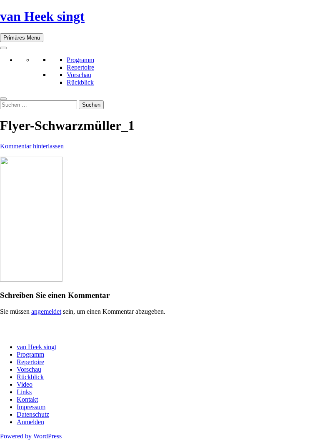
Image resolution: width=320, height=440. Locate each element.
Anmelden (30, 421)
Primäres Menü (21, 38)
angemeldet (46, 311)
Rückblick (80, 82)
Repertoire (80, 67)
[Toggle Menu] (3, 48)
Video (24, 384)
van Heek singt (42, 16)
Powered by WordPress (31, 436)
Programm (80, 59)
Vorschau (79, 74)
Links (24, 391)
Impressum (31, 406)
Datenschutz (33, 414)
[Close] (3, 99)
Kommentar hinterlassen (32, 146)
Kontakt (27, 399)
